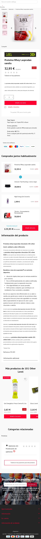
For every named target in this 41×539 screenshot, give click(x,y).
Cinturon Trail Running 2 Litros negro (25, 182)
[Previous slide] (11, 28)
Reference (6, 352)
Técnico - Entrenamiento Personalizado (21, 212)
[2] (8, 72)
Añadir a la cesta (20, 103)
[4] (14, 72)
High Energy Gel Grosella (22, 197)
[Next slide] (35, 28)
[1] (5, 72)
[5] (17, 72)
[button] (4, 14)
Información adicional (11, 358)
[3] (11, 72)
